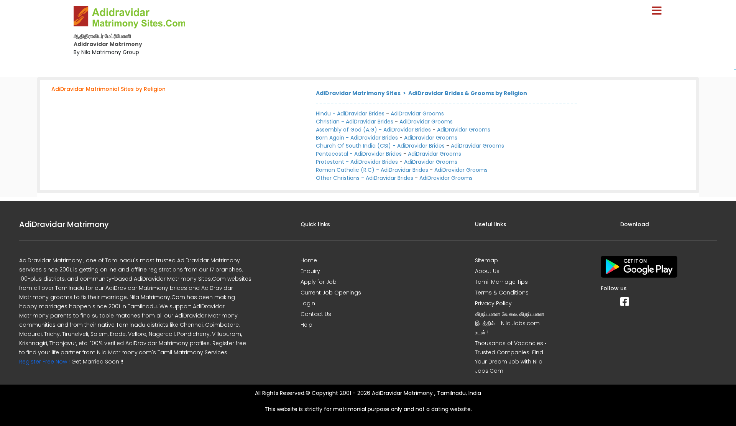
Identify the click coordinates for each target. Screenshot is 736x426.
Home (309, 260)
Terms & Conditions (502, 292)
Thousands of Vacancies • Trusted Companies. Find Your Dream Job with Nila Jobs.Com (511, 357)
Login (308, 303)
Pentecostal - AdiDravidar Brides (359, 154)
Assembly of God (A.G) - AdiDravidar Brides (373, 129)
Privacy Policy (493, 303)
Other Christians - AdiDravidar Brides (364, 178)
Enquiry (310, 271)
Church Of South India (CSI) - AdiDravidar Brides (380, 146)
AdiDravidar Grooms (417, 113)
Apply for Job (319, 282)
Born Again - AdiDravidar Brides (357, 137)
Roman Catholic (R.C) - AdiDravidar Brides (372, 170)
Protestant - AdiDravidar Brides (357, 162)
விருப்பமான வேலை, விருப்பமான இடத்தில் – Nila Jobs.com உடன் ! (509, 323)
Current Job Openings (331, 292)
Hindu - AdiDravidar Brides (350, 113)
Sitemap (486, 260)
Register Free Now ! (44, 361)
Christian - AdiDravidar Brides (354, 121)
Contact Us (316, 314)
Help (306, 325)
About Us (487, 271)
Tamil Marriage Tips (501, 282)
